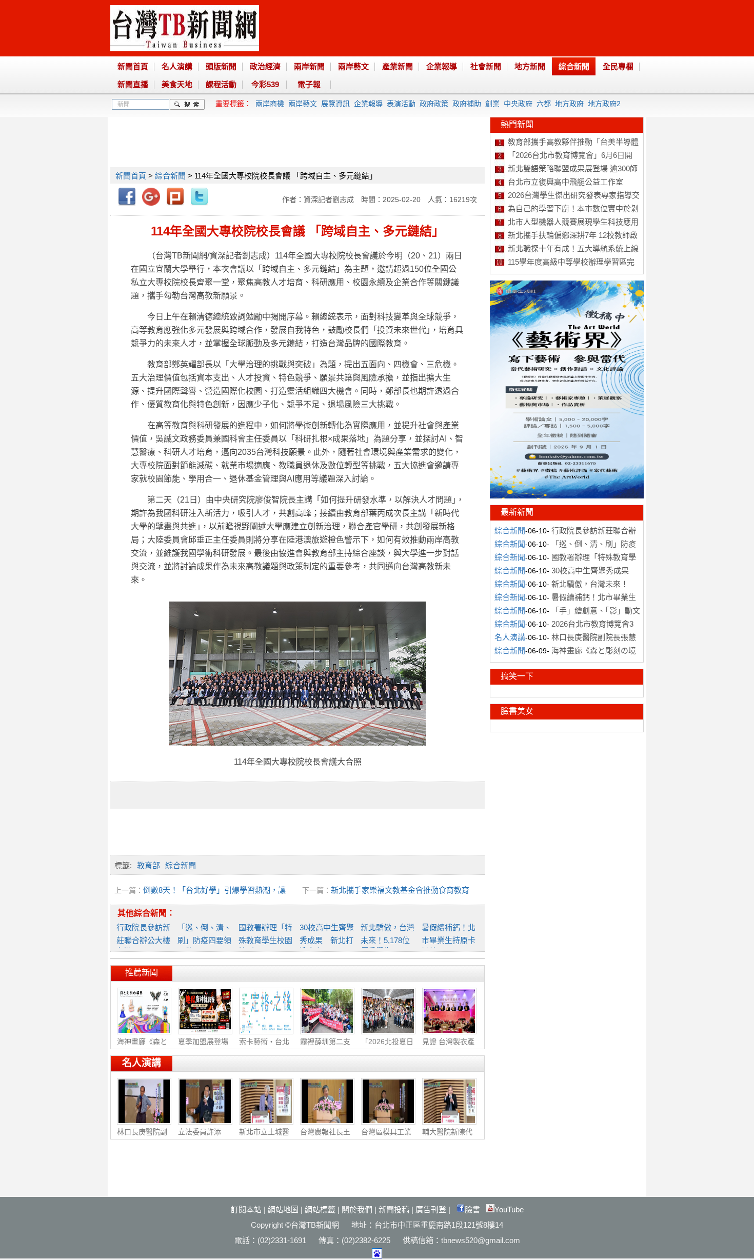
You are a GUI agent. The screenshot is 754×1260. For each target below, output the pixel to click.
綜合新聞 (574, 66)
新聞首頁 (132, 66)
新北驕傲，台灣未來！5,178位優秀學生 (387, 939)
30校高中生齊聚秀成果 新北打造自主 (327, 939)
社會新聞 (485, 66)
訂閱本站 (246, 1209)
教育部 (148, 865)
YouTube (509, 1209)
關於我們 (357, 1209)
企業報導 (441, 66)
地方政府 (569, 103)
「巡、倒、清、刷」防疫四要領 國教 (204, 939)
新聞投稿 (394, 1209)
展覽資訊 (335, 103)
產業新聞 (397, 66)
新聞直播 (132, 84)
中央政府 (518, 103)
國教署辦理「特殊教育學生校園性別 (265, 939)
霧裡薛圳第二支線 (325, 1046)
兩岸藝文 (353, 66)
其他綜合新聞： (146, 913)
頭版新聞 (221, 66)
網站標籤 (320, 1209)
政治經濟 (265, 66)
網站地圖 (283, 1209)
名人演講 (177, 66)
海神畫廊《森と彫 (142, 1046)
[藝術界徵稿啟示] (567, 496)
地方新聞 (529, 66)
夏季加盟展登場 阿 (203, 1046)
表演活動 (401, 103)
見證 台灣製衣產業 (448, 1046)
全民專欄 (618, 66)
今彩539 (265, 84)
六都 (544, 103)
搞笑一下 (517, 676)
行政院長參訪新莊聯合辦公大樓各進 (143, 939)
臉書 (472, 1209)
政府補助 (466, 103)
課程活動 (221, 84)
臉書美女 (517, 711)
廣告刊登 (430, 1209)
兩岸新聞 (309, 66)
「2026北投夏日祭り (387, 1046)
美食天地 (177, 84)
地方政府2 (604, 103)
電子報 (309, 84)
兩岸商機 (269, 103)
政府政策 (434, 103)
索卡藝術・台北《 (264, 1046)
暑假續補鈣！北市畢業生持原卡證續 (448, 939)
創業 (492, 103)
